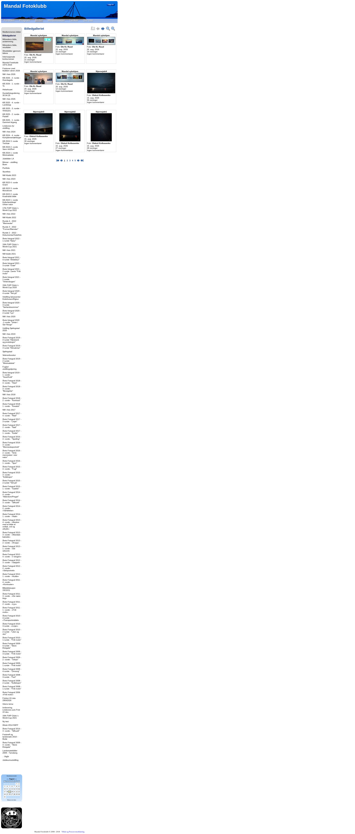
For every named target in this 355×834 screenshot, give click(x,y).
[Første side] (57, 161)
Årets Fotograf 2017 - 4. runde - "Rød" (11, 414)
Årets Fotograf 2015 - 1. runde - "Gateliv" (11, 487)
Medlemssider (56, 20)
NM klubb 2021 (9, 254)
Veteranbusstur (9, 355)
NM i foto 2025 (8, 99)
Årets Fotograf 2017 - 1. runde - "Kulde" (11, 432)
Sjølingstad (7, 351)
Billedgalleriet (9, 35)
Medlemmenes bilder (11, 32)
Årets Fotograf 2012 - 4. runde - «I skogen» (11, 555)
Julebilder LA (8, 159)
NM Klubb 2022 (9, 217)
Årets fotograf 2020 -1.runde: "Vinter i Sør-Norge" (10, 322)
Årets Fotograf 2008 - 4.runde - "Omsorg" (11, 670)
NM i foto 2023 (8, 179)
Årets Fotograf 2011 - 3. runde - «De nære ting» (11, 596)
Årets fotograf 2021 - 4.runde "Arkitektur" (11, 258)
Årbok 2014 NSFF (10, 725)
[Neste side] (103, 30)
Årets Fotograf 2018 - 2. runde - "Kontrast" (11, 399)
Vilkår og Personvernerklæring (73, 832)
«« (8, 779)
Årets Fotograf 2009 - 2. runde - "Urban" (11, 658)
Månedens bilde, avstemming (9, 40)
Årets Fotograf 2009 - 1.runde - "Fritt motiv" (11, 664)
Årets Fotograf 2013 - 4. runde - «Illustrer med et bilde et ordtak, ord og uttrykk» (11, 524)
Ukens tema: (8, 704)
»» (16, 779)
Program (24, 20)
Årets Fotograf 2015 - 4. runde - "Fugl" (11, 468)
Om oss (88, 20)
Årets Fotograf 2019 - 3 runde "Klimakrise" (11, 347)
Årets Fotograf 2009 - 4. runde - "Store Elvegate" (11, 744)
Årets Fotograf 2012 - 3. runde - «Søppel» (11, 561)
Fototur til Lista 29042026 (9, 699)
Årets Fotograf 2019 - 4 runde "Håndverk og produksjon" (11, 340)
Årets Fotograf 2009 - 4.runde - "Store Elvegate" (11, 645)
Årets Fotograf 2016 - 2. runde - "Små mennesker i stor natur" (11, 453)
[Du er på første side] (98, 30)
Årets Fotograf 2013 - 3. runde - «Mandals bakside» (11, 534)
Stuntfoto (6, 172)
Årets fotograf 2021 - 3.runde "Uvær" (11, 264)
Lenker (74, 20)
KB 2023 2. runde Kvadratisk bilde (10, 195)
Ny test (5, 721)
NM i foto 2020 (8, 316)
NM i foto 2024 (8, 132)
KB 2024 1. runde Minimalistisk (10, 154)
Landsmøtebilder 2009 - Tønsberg (9, 751)
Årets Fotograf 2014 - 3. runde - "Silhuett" (11, 501)
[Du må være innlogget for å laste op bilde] (93, 30)
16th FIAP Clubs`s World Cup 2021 (10, 245)
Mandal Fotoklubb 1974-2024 (10, 63)
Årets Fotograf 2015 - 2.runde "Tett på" (11, 481)
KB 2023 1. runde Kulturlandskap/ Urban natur (10, 202)
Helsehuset (7, 89)
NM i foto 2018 (8, 394)
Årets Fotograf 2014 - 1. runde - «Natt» (11, 515)
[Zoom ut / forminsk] (113, 30)
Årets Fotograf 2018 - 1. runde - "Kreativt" (11, 405)
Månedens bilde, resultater (9, 46)
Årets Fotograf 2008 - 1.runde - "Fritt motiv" (11, 687)
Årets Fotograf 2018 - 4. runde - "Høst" (11, 382)
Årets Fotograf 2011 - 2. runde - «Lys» (11, 603)
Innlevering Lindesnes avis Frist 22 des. (11, 709)
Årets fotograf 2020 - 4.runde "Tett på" (11, 292)
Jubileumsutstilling (10, 760)
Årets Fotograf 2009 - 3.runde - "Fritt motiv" (11, 652)
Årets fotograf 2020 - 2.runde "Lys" (11, 312)
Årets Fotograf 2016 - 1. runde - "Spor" (11, 462)
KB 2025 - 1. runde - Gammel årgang (11, 121)
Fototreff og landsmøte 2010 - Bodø (10, 736)
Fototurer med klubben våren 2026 (11, 69)
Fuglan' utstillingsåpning (9, 368)
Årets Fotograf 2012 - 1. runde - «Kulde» (11, 575)
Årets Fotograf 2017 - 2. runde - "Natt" (11, 426)
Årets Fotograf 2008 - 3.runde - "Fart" (11, 676)
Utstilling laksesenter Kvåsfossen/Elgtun (11, 298)
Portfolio (6, 168)
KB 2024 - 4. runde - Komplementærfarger (11, 136)
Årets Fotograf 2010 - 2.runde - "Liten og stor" (11, 631)
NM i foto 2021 (8, 250)
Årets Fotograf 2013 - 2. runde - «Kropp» (11, 541)
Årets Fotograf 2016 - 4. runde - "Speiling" (11, 438)
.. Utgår (5, 756)
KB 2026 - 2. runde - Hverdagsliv (11, 79)
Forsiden (9, 20)
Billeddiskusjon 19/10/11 (8, 589)
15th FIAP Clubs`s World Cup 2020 (10, 286)
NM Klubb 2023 (9, 175)
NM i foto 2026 (8, 74)
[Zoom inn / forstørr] (108, 30)
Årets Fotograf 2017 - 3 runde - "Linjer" (11, 420)
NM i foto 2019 (8, 334)
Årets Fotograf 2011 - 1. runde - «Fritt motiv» (11, 610)
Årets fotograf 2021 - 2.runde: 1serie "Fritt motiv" (11, 271)
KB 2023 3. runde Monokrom (10, 189)
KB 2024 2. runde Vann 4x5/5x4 (10, 148)
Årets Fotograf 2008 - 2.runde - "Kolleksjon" (11, 682)
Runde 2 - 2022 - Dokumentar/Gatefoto (11, 234)
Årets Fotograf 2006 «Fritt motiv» (11, 693)
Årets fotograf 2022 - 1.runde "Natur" (11, 239)
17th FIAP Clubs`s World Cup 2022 (10, 209)
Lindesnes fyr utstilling (8, 127)
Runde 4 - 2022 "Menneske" (9, 222)
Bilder (39, 20)
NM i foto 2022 (8, 214)
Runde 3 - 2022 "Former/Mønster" (10, 228)
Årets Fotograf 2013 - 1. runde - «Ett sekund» (11, 548)
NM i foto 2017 (8, 410)
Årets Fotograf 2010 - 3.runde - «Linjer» (11, 625)
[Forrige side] (61, 161)
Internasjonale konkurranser (8, 58)
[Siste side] (82, 161)
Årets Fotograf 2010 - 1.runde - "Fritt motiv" (11, 639)
